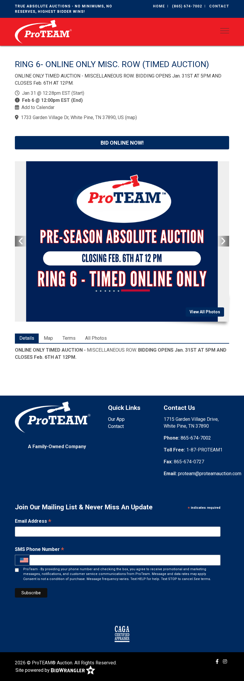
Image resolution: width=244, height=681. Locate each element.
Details (26, 338)
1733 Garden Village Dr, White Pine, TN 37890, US (72, 117)
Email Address (33, 522)
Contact (219, 6)
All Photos (96, 338)
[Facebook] (217, 661)
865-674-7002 (196, 438)
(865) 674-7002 (187, 6)
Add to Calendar (37, 107)
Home (159, 6)
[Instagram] (225, 661)
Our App (116, 419)
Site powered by (33, 670)
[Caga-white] (122, 633)
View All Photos (205, 311)
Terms (69, 338)
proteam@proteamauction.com (209, 473)
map (130, 117)
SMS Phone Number (39, 550)
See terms (202, 579)
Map (48, 338)
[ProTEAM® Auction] (43, 31)
